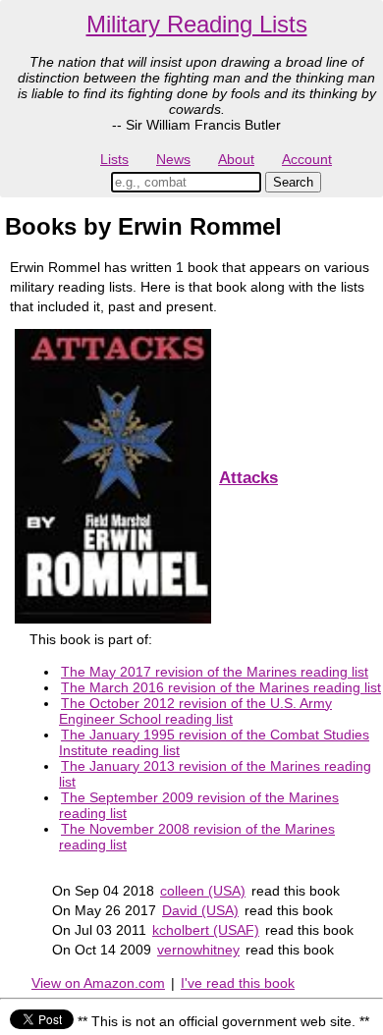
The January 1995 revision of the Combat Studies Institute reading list (214, 742)
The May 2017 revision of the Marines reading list (214, 672)
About (236, 159)
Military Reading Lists (196, 24)
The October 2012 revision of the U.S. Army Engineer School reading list (195, 711)
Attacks (248, 477)
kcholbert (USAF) (205, 930)
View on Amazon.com (98, 983)
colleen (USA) (203, 891)
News (173, 159)
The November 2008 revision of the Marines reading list (197, 836)
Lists (114, 159)
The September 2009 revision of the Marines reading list (199, 805)
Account (307, 159)
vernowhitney (198, 949)
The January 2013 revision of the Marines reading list (215, 774)
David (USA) (200, 910)
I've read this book (238, 983)
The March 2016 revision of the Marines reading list (221, 687)
